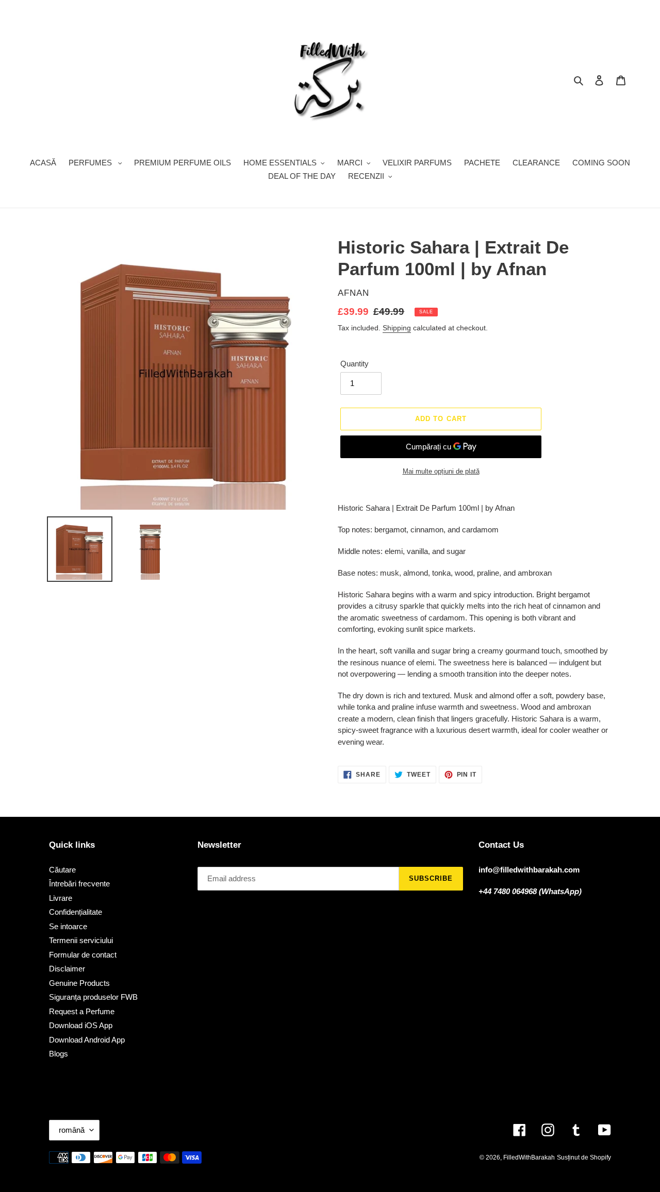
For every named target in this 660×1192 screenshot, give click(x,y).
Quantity (354, 363)
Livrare (60, 898)
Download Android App (87, 1039)
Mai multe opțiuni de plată (441, 471)
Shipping (397, 328)
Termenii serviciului (81, 940)
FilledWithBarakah (529, 1157)
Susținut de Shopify (584, 1157)
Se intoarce (68, 926)
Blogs (58, 1053)
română (72, 1130)
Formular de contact (83, 954)
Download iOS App (80, 1025)
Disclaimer (67, 968)
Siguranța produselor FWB (93, 997)
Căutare (62, 869)
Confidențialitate (75, 912)
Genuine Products (79, 983)
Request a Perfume (81, 1011)
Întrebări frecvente (79, 883)
